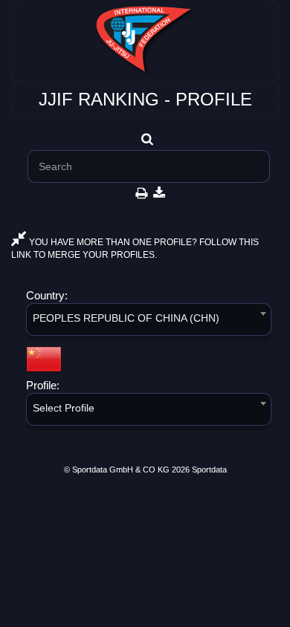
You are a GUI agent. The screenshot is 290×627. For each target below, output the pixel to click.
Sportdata (209, 469)
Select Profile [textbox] (63, 408)
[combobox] (148, 322)
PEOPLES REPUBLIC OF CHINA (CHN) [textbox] (126, 318)
